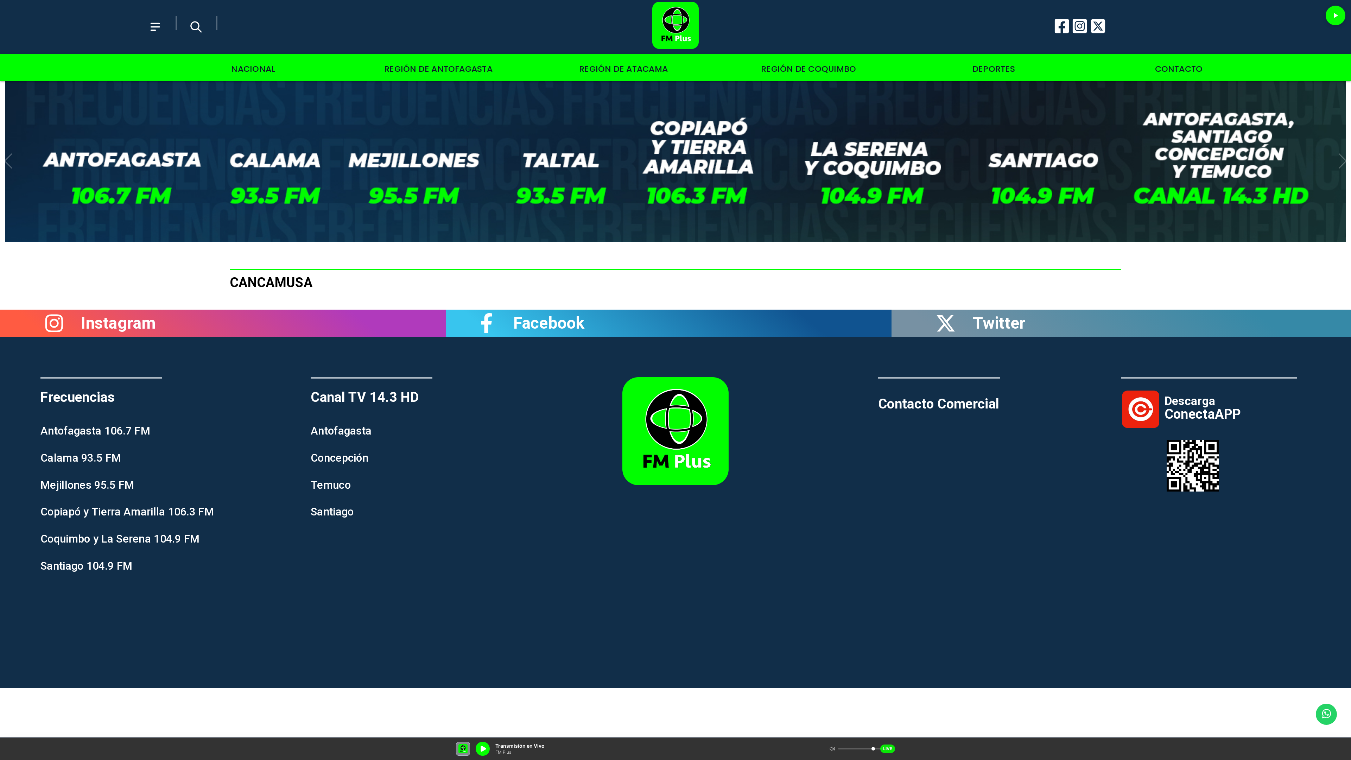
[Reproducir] (1335, 15)
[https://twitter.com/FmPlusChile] (945, 323)
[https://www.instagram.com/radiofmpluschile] (53, 323)
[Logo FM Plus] (675, 27)
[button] (8, 161)
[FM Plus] (155, 35)
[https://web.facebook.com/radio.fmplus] (486, 323)
